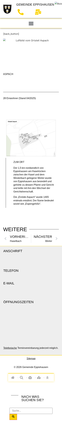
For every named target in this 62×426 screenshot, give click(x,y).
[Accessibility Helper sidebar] (58, 3)
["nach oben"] (48, 377)
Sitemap (31, 358)
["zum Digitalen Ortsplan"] (39, 377)
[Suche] (13, 417)
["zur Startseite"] (7, 9)
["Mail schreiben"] (39, 12)
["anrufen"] (22, 12)
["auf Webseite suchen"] (22, 377)
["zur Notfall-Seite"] (31, 377)
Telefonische (10, 348)
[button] (31, 23)
